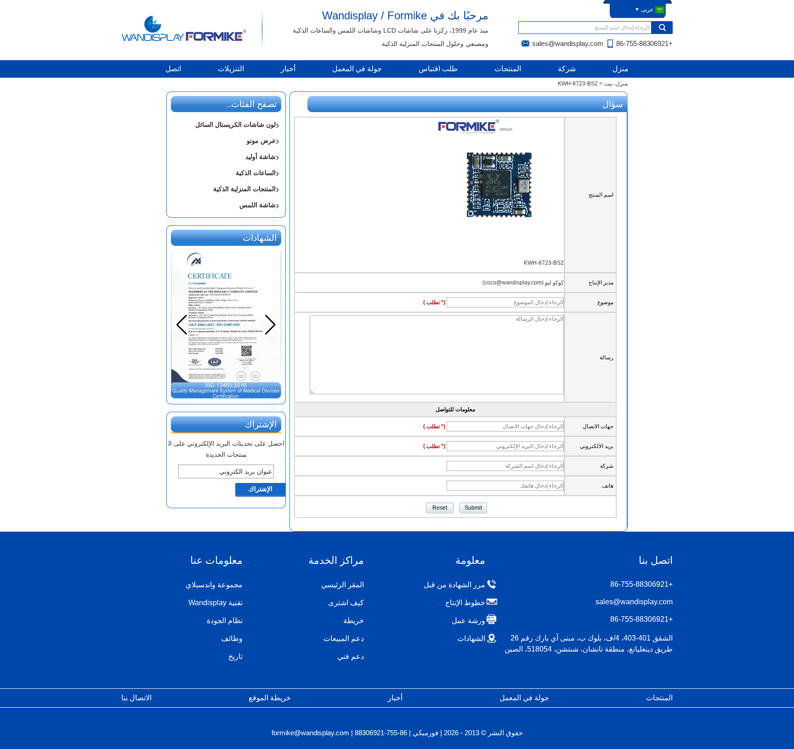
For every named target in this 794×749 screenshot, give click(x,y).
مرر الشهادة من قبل (454, 585)
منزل (621, 69)
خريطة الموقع (270, 698)
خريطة (353, 620)
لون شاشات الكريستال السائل (235, 124)
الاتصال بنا (136, 698)
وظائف (232, 638)
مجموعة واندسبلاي (214, 585)
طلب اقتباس (438, 69)
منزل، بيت (616, 83)
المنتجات (507, 69)
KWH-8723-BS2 (544, 263)
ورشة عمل (468, 620)
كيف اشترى (346, 603)
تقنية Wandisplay (215, 603)
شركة (567, 69)
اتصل (173, 69)
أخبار (288, 69)
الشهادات (471, 638)
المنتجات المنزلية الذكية (244, 189)
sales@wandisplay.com (567, 43)
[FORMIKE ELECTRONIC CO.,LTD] (184, 40)
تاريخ (235, 656)
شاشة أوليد (260, 156)
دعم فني (350, 656)
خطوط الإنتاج (465, 603)
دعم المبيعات (343, 638)
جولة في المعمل (357, 69)
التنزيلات (231, 69)
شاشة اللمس (257, 205)
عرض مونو (261, 140)
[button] (182, 325)
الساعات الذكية (256, 172)
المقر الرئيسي (342, 585)
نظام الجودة (225, 620)
